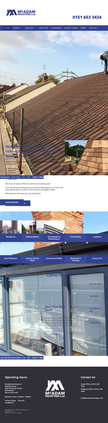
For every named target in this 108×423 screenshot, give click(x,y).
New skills (93, 296)
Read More (55, 334)
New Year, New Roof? (55, 308)
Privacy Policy (10, 400)
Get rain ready (95, 284)
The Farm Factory (16, 413)
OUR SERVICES (11, 202)
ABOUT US (13, 211)
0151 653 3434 (87, 17)
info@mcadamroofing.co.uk (92, 398)
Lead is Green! (95, 323)
